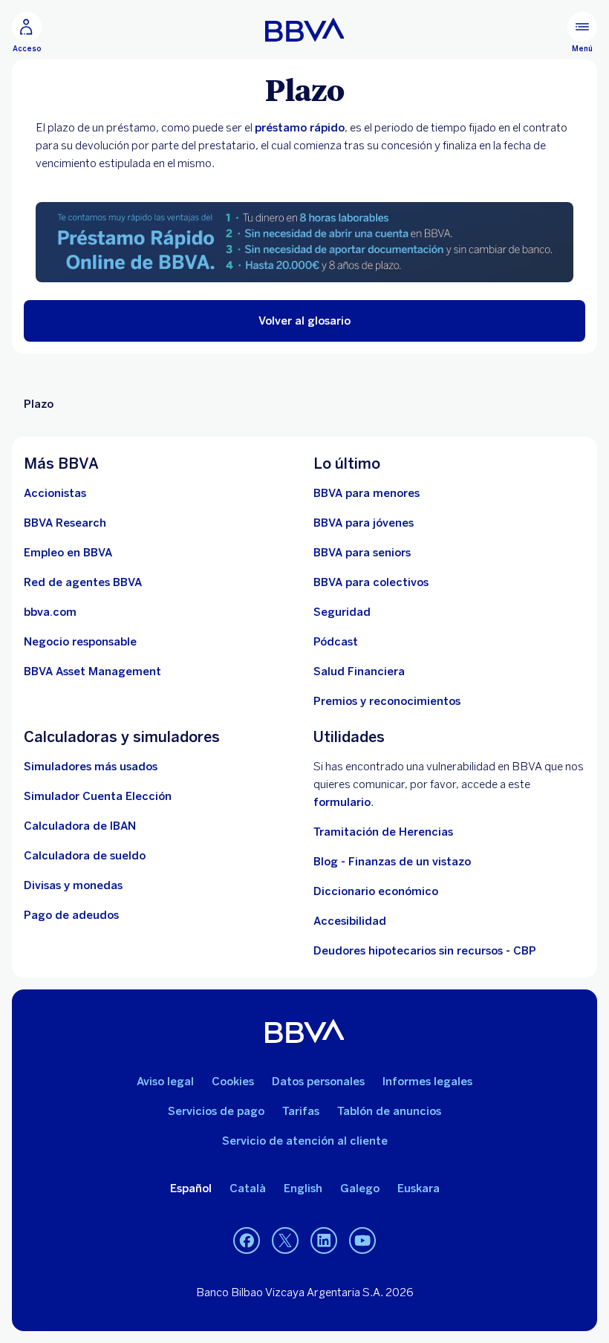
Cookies (233, 1081)
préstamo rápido (300, 127)
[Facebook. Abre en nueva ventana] (246, 1241)
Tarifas (300, 1111)
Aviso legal (165, 1081)
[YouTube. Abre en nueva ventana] (362, 1241)
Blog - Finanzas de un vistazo (392, 861)
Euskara (418, 1188)
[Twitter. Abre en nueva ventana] (285, 1241)
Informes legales (427, 1081)
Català (247, 1188)
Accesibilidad (349, 921)
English (303, 1188)
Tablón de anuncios (389, 1111)
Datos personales (318, 1081)
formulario (342, 802)
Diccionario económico (375, 891)
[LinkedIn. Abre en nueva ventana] (323, 1241)
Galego (360, 1188)
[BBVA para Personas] (305, 29)
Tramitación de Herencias (383, 832)
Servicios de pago (216, 1111)
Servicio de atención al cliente (305, 1141)
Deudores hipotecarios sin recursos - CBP (424, 950)
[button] (304, 321)
